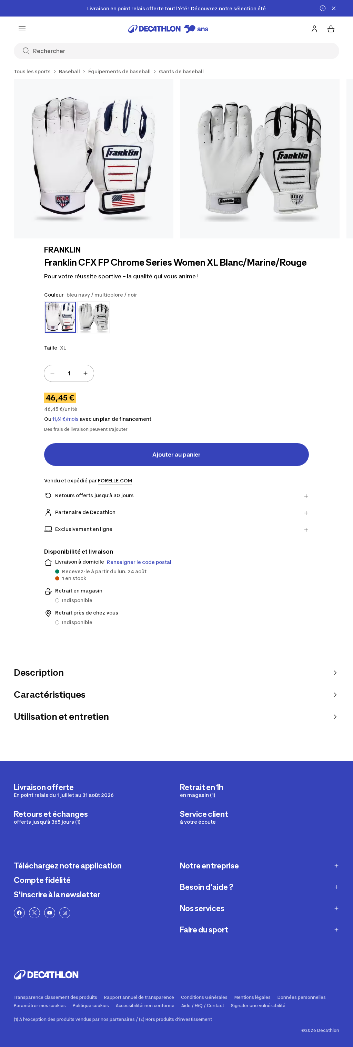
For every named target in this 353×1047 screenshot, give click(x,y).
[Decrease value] (52, 373)
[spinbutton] (69, 373)
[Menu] (22, 29)
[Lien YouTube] (49, 912)
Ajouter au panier (176, 454)
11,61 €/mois (65, 419)
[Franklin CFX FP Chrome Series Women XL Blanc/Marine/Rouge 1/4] (93, 158)
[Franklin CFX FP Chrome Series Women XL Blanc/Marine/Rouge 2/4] (260, 158)
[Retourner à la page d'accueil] (168, 29)
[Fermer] (333, 8)
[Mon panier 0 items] (331, 29)
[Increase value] (85, 373)
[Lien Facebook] (19, 912)
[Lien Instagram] (64, 912)
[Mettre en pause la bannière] (322, 8)
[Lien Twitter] (34, 912)
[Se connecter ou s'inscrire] (314, 29)
